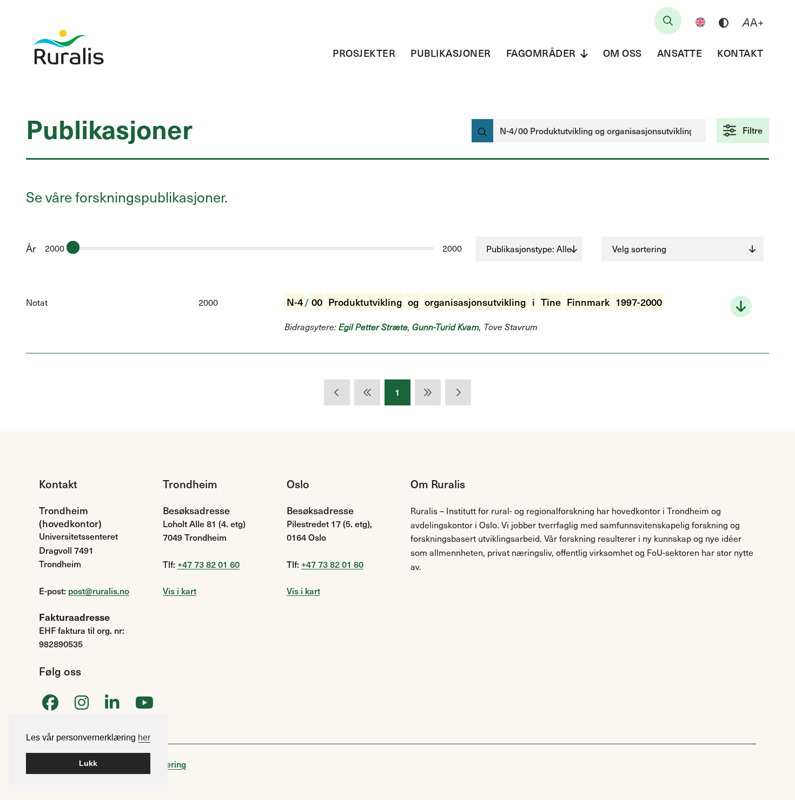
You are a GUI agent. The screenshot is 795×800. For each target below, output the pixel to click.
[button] (743, 130)
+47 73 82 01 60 (208, 564)
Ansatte (680, 53)
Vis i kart (179, 590)
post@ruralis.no (98, 590)
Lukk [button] (88, 763)
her (144, 737)
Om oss (622, 53)
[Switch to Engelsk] (700, 22)
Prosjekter (364, 53)
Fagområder (541, 53)
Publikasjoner (450, 53)
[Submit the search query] (482, 130)
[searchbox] (667, 20)
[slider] (73, 247)
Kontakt (740, 53)
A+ (753, 22)
